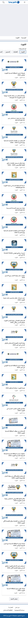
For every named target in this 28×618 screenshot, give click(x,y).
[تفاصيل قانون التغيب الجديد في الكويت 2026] (14, 405)
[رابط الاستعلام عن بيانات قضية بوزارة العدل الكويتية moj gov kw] (14, 92)
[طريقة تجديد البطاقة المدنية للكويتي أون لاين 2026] (14, 362)
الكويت (16, 77)
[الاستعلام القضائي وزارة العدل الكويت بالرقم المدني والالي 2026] (14, 317)
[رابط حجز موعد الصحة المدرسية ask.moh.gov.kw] (14, 204)
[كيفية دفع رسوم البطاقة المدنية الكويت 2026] (14, 585)
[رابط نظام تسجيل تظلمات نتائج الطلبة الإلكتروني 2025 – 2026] (14, 159)
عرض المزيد (14, 599)
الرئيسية (23, 37)
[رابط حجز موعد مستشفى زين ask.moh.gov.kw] (14, 114)
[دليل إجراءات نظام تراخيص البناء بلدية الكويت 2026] (14, 294)
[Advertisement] (14, 20)
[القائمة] (24, 2)
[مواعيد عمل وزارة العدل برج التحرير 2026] (14, 272)
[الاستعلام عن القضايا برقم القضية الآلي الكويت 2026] (14, 517)
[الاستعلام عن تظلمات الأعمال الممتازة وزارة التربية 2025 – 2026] (14, 137)
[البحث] (3, 2)
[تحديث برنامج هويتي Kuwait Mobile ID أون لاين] (14, 249)
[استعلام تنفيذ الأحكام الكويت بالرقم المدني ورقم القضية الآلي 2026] (14, 562)
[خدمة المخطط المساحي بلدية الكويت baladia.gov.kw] (14, 182)
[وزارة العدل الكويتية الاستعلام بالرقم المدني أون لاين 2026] (14, 339)
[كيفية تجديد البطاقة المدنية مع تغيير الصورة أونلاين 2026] (14, 540)
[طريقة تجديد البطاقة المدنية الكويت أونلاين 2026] (14, 69)
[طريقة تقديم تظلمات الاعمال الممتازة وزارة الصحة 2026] (14, 227)
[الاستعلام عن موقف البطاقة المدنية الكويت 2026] (14, 427)
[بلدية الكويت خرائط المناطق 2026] (14, 383)
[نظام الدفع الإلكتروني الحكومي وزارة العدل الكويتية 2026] (14, 495)
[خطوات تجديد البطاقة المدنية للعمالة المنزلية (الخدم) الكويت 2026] (14, 450)
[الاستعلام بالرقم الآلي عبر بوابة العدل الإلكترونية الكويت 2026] (14, 472)
